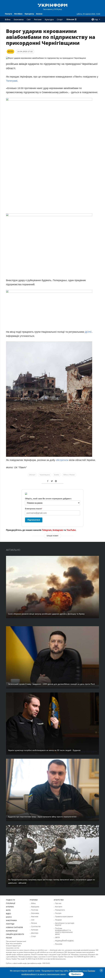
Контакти (58, 907)
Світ (29, 19)
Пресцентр (29, 14)
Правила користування (64, 917)
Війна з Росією (69, 475)
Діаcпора (34, 933)
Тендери (58, 920)
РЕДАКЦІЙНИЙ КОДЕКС (64, 941)
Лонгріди (10, 924)
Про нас (58, 903)
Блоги (9, 917)
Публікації (10, 903)
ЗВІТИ (57, 937)
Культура (49, 19)
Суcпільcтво (36, 926)
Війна (8, 19)
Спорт (60, 19)
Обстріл (32, 475)
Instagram (58, 530)
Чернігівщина (45, 475)
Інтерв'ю (10, 907)
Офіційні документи (15, 934)
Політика (34, 910)
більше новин (52, 536)
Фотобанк (18, 14)
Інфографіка (11, 921)
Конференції (11, 931)
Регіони (37, 19)
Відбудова (35, 907)
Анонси (39, 14)
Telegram (47, 530)
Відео (8, 914)
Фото (8, 910)
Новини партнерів (14, 927)
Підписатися (33, 520)
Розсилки (58, 944)
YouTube (71, 530)
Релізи (9, 938)
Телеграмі (11, 80)
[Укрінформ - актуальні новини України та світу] (52, 4)
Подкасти (10, 900)
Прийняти (76, 974)
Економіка (19, 19)
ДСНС (88, 331)
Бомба (56, 475)
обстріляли (62, 460)
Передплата (60, 910)
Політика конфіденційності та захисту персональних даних (64, 931)
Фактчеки (34, 917)
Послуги (8, 14)
